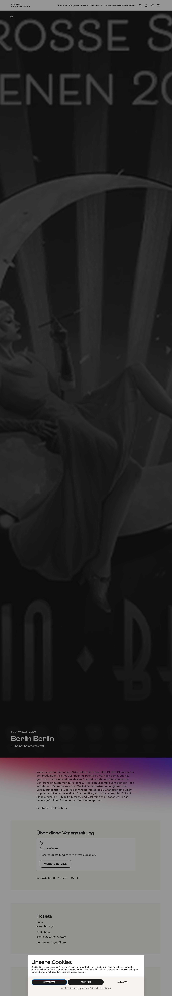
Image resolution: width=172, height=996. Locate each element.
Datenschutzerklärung (100, 988)
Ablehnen (86, 982)
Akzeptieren (49, 982)
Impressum (83, 988)
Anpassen (122, 982)
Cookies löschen (69, 988)
